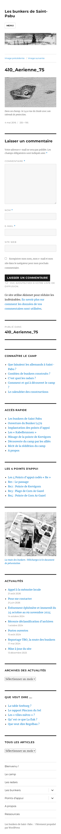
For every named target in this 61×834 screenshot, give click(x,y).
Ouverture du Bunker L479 (25, 423)
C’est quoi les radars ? (22, 378)
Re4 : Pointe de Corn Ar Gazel (27, 495)
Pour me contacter (20, 598)
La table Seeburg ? (19, 705)
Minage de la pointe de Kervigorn (29, 436)
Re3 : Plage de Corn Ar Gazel (26, 491)
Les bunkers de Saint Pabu (25, 418)
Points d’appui (14, 798)
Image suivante (36, 58)
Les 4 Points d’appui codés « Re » (29, 477)
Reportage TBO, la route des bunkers (31, 639)
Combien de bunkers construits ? (29, 373)
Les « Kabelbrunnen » (22, 432)
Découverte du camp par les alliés (29, 441)
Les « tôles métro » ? (21, 715)
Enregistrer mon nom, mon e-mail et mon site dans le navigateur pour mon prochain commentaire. (29, 263)
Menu (10, 25)
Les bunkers (13, 790)
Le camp (10, 774)
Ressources (12, 814)
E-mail (10, 226)
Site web (10, 242)
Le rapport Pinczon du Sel (24, 710)
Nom (9, 210)
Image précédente (15, 58)
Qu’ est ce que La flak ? (22, 719)
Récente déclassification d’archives (30, 621)
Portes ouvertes (18, 630)
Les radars (11, 782)
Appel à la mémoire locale (24, 589)
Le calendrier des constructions (28, 391)
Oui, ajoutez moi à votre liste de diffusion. (30, 285)
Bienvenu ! (12, 766)
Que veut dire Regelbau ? (24, 724)
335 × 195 (24, 122)
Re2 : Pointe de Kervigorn (24, 486)
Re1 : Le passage (18, 481)
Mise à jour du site (19, 648)
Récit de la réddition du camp (26, 446)
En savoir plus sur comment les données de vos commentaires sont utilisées (24, 304)
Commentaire (15, 161)
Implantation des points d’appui (29, 427)
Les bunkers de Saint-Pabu (19, 824)
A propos (13, 450)
